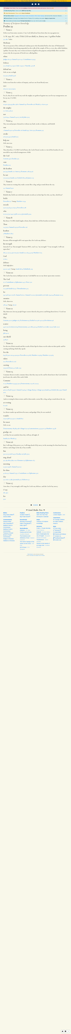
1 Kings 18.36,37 (31, 390)
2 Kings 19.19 (41, 390)
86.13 (9, 460)
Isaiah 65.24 (12, 289)
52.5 (8, 327)
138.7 (11, 480)
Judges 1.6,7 (16, 320)
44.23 (10, 137)
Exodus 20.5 (7, 165)
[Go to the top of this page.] (65, 1031)
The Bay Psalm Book (25, 20)
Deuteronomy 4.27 (24, 327)
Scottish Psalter (24, 514)
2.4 (4, 227)
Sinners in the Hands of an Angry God (43, 545)
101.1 (15, 460)
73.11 (9, 214)
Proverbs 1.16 (18, 130)
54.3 (7, 171)
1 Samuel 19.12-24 (8, 130)
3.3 (4, 340)
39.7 (61, 390)
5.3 (4, 467)
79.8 (7, 289)
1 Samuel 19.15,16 (13, 227)
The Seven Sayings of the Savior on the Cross (27, 543)
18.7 (30, 355)
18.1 (4, 493)
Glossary (57, 530)
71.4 (11, 66)
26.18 (21, 117)
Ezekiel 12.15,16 (34, 320)
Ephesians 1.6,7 (30, 460)
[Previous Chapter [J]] (32, 4)
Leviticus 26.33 (13, 327)
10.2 (4, 362)
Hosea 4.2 (12, 368)
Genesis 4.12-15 (7, 320)
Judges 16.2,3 (7, 59)
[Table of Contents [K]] (35, 4)
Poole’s (30, 15)
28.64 (32, 327)
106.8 (10, 454)
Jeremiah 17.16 (40, 295)
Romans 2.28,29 (26, 171)
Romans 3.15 (40, 130)
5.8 (4, 305)
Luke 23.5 (18, 368)
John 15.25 (26, 117)
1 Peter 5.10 (28, 282)
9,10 (4, 454)
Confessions (57, 513)
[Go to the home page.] (62, 1031)
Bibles (5, 513)
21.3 (4, 289)
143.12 (14, 66)
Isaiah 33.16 (12, 76)
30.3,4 (35, 327)
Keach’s (55, 523)
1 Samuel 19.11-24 (16, 59)
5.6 (4, 137)
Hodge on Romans (8, 538)
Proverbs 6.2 (10, 362)
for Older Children (58, 521)
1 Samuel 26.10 (19, 295)
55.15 (8, 178)
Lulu (44, 20)
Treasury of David (8, 533)
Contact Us (57, 536)
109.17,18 (6, 368)
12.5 (4, 76)
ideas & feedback (26, 13)
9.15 (4, 171)
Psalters (22, 513)
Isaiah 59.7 (26, 130)
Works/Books (24, 528)
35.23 (6, 137)
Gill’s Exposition (8, 523)
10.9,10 (5, 104)
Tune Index (57, 528)
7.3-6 (4, 117)
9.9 (4, 269)
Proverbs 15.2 (7, 201)
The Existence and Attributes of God (27, 537)
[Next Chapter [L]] (38, 4)
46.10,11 (5, 390)
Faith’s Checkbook (25, 523)
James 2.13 (31, 178)
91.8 (7, 295)
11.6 (15, 362)
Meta (54, 526)
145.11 (14, 454)
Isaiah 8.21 (20, 419)
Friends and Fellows (60, 534)
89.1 (13, 460)
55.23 (10, 89)
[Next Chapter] (39, 505)
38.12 (13, 104)
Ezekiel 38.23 (56, 390)
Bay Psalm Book (25, 516)
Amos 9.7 (18, 171)
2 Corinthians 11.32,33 (28, 59)
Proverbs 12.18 (21, 208)
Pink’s (39, 15)
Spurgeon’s (20, 15)
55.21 (4, 208)
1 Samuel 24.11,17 (14, 117)
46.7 (9, 269)
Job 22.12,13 (18, 214)
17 (4, 259)
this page (54, 0)
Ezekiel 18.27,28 (22, 178)
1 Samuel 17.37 (13, 473)
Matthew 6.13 (38, 253)
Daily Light (23, 525)
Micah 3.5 (13, 438)
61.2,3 (6, 473)
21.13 (7, 454)
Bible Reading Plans (43, 513)
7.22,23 (36, 384)
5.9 (45, 428)
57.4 (7, 208)
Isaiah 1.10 (11, 171)
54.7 (4, 295)
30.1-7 (15, 419)
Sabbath (43, 532)
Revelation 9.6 (49, 320)
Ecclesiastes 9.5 (25, 320)
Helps (38, 519)
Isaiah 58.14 (19, 269)
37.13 (6, 227)
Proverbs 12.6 (31, 104)
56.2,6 (14, 305)
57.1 (4, 39)
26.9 (4, 89)
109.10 (5, 419)
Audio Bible (57, 532)
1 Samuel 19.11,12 (16, 467)
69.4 (7, 117)
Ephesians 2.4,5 (20, 282)
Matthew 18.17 (8, 234)
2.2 (4, 111)
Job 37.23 (26, 454)
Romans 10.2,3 (58, 295)
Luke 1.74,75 (20, 66)
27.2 (7, 89)
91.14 (7, 76)
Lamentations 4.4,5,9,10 (36, 428)
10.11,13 (5, 214)
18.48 (7, 66)
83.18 (9, 390)
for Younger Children (59, 519)
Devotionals (23, 519)
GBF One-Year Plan (26, 10)
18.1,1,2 (5, 253)
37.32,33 (10, 104)
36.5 (7, 460)
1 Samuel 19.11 (9, 188)
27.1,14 (10, 253)
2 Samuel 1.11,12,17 (30, 295)
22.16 (5, 405)
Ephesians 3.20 (33, 473)
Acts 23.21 (45, 104)
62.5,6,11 (17, 253)
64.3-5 (10, 208)
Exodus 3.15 (15, 159)
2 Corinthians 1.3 (10, 282)
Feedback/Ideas (59, 538)
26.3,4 (28, 253)
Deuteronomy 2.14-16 (27, 384)
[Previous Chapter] (31, 505)
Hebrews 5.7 (26, 480)
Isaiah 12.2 (23, 253)
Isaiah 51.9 (15, 137)
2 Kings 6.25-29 (24, 428)
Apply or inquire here (50, 18)
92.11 (10, 295)
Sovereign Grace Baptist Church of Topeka (37, 555)
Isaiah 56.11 (6, 438)
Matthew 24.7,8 (51, 428)
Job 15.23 (10, 419)
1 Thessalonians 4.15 (22, 289)
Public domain (30, 554)
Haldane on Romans (9, 540)
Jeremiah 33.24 (26, 214)
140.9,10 (17, 355)
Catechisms (56, 517)
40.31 (31, 253)
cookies (25, 8)
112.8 (13, 295)
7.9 (5, 384)
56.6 (17, 104)
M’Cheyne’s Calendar (42, 516)
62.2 (6, 259)
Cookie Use (57, 540)
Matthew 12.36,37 (37, 355)
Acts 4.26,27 (9, 111)
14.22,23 (42, 320)
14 (4, 188)
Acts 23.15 (33, 130)
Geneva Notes (7, 521)
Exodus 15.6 (20, 454)
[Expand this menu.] (68, 1031)
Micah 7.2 (39, 104)
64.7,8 (5, 355)
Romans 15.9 (21, 460)
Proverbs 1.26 (23, 227)
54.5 (6, 305)
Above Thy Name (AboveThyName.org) (29, 0)
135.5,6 (13, 390)
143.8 (9, 467)
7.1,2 (4, 66)
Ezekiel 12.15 (41, 327)
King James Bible (8, 514)
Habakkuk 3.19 (28, 269)
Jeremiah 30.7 (17, 480)
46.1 (13, 253)
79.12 (8, 355)
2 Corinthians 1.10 (23, 473)
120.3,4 (12, 355)
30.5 (6, 467)
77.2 (4, 480)
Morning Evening (25, 521)
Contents (35, 505)
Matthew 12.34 (21, 201)
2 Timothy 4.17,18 (29, 66)
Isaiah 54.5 (48, 390)
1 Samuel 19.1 (23, 104)
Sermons (39, 526)
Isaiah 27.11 (13, 178)
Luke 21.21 (56, 327)
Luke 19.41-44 (49, 295)
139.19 (13, 89)
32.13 (19, 384)
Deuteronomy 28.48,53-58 (11, 428)
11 (3, 384)
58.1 (7, 39)
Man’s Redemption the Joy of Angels (43, 535)
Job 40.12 (6, 333)
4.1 (4, 473)
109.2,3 (15, 208)
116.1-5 (8, 480)
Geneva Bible (7, 516)
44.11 (4, 327)
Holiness (25, 530)
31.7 (4, 460)
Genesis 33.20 (7, 159)
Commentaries (7, 519)
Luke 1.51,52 (49, 327)
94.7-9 (13, 214)
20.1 (6, 269)
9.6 (32, 171)
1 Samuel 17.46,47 (21, 390)
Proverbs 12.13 (24, 355)
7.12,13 (5, 178)
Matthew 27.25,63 (48, 355)
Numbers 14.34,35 (12, 384)
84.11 (6, 340)
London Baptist (59, 514)
